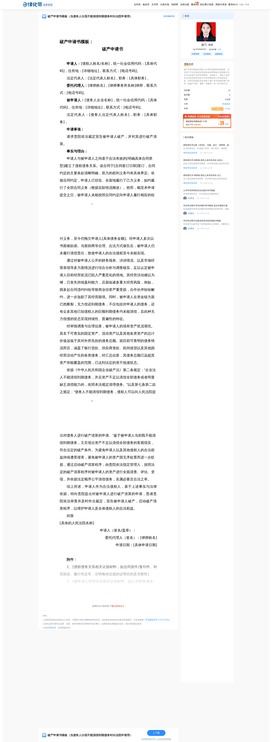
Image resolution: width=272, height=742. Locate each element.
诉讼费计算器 (206, 4)
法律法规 (184, 4)
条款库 (146, 4)
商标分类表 (221, 4)
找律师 (174, 4)
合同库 (137, 4)
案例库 (194, 4)
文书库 (154, 4)
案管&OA (233, 4)
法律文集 (164, 4)
